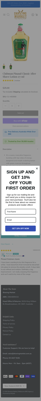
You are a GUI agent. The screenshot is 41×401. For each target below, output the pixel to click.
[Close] (37, 168)
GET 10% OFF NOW (20, 228)
